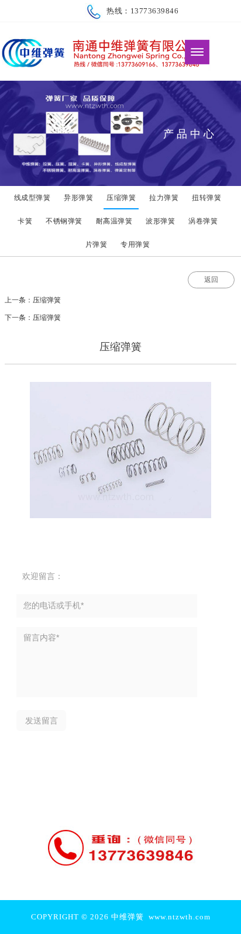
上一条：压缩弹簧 (33, 300)
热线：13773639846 (140, 10)
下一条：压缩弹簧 (33, 317)
